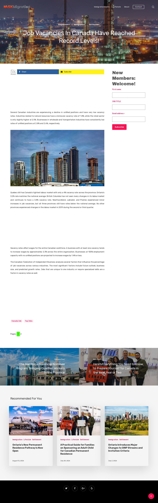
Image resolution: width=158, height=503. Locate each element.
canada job (16, 321)
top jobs (28, 321)
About (126, 7)
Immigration (79, 24)
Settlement (94, 24)
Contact (138, 7)
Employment (64, 24)
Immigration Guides (102, 7)
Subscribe (119, 127)
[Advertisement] (57, 93)
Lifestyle (117, 7)
